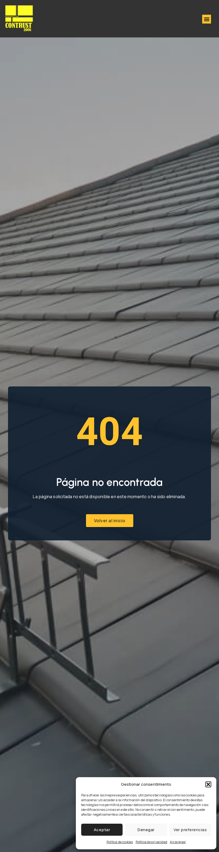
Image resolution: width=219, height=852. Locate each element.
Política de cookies (120, 842)
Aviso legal (178, 842)
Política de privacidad (151, 842)
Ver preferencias (190, 829)
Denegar (146, 829)
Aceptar (102, 829)
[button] (208, 784)
